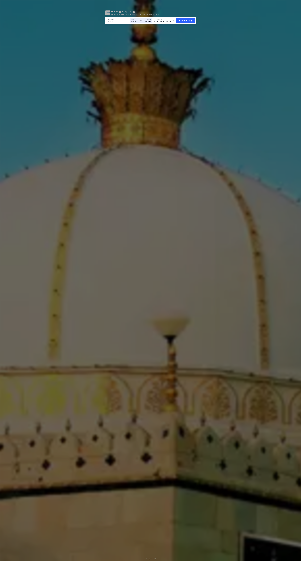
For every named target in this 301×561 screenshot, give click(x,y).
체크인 (132, 19)
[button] (217, 2)
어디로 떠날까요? (112, 19)
